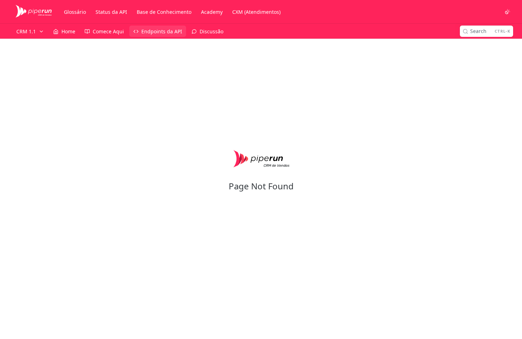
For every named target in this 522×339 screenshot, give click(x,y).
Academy (212, 12)
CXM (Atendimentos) (256, 12)
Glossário (75, 12)
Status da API (111, 12)
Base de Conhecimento (164, 12)
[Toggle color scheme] (507, 11)
